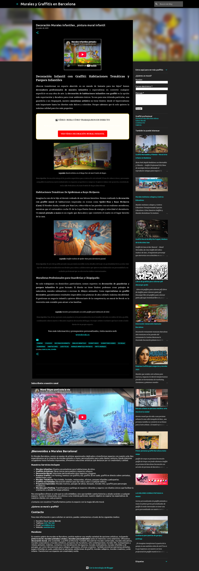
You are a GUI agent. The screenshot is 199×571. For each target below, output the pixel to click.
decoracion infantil (62, 343)
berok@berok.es (48, 525)
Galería (138, 125)
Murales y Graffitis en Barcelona (48, 4)
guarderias (41, 346)
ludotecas (64, 346)
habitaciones (53, 346)
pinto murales (100, 346)
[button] (37, 32)
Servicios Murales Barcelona (147, 118)
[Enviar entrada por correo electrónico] (37, 340)
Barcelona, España (49, 349)
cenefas (40, 343)
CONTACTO (140, 123)
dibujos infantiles (79, 343)
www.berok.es (82, 335)
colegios (48, 343)
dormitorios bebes (108, 343)
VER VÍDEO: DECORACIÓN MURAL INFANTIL (82, 134)
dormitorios (93, 343)
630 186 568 (49, 523)
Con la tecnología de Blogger (101, 568)
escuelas (121, 343)
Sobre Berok (141, 121)
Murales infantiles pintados (81, 346)
